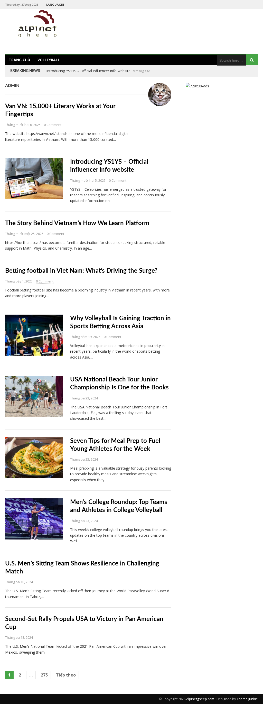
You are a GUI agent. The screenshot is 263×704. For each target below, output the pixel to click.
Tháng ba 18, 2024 (19, 582)
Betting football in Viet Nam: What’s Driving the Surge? (81, 271)
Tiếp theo (66, 675)
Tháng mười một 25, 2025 (24, 233)
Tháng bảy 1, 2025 (19, 281)
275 (44, 675)
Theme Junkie (247, 699)
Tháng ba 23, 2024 (84, 398)
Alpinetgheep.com (200, 699)
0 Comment (52, 124)
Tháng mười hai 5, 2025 (88, 180)
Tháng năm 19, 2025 (85, 336)
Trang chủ (19, 59)
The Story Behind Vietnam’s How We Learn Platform (89, 70)
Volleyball (48, 59)
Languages (55, 4)
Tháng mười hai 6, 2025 (23, 124)
